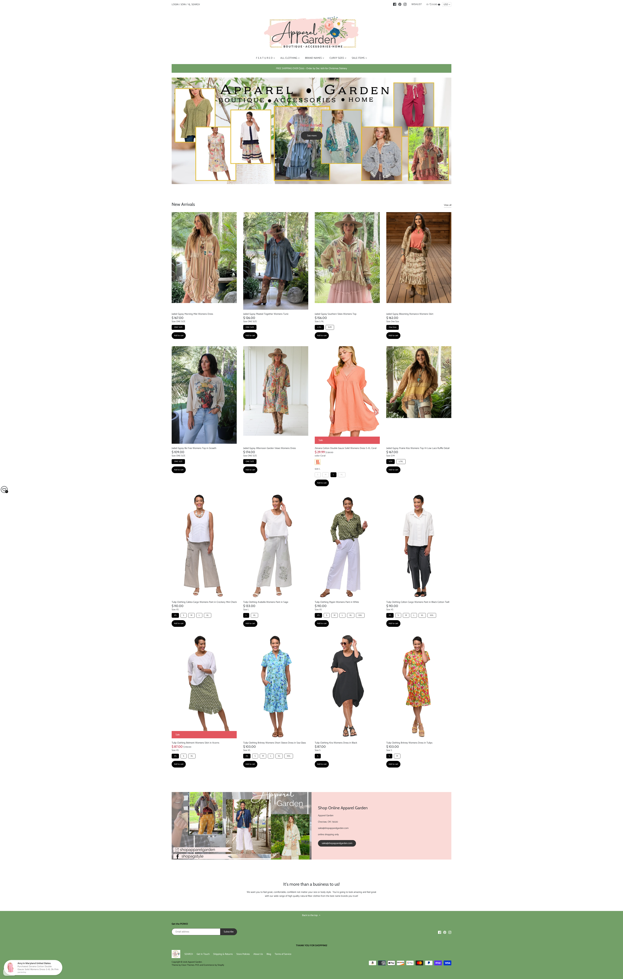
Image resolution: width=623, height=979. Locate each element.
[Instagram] (405, 4)
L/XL (319, 327)
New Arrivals (183, 204)
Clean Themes (187, 965)
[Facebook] (394, 4)
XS (175, 615)
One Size (392, 327)
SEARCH (188, 954)
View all (447, 205)
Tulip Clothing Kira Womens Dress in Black (336, 742)
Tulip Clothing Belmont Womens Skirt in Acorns (195, 742)
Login (175, 4)
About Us (258, 954)
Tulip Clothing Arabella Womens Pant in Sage (265, 602)
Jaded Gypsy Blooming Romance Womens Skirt (409, 314)
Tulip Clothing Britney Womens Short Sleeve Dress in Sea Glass (274, 742)
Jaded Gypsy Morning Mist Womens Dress (192, 314)
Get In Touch (203, 954)
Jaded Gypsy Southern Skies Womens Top (335, 314)
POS (197, 965)
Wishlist (416, 4)
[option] (311, 131)
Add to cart (178, 335)
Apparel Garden (195, 962)
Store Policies (243, 954)
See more (312, 136)
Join (183, 4)
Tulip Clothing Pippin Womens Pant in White (337, 602)
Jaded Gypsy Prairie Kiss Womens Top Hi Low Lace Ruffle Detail (417, 448)
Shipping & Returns (223, 954)
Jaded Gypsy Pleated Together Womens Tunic (266, 314)
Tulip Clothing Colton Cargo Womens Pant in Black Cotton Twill (417, 602)
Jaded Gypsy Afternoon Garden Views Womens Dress (269, 448)
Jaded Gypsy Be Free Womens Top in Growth (194, 448)
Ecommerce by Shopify (214, 965)
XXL (360, 615)
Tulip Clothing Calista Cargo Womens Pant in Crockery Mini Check (204, 602)
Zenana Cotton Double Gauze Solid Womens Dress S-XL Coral (345, 448)
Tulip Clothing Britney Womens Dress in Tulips (409, 742)
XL (342, 474)
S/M (330, 327)
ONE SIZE (178, 327)
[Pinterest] (399, 4)
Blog (269, 954)
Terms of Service (283, 954)
